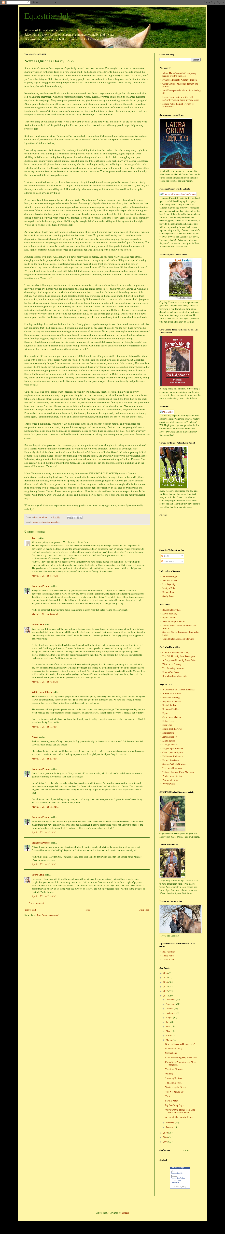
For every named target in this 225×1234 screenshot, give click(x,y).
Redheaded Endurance (172, 756)
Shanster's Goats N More (173, 764)
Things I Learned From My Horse (178, 771)
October (170, 1008)
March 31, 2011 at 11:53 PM (45, 806)
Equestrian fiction (178, 1178)
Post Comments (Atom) (48, 915)
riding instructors (52, 521)
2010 (165, 1132)
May (168, 1030)
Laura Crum (38, 624)
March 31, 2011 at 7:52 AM (45, 681)
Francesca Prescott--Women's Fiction (179, 79)
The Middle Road (173, 1082)
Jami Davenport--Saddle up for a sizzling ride (181, 92)
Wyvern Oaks (168, 783)
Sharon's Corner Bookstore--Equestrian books (180, 633)
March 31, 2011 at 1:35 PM (44, 726)
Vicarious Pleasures (174, 1069)
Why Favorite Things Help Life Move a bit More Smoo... (180, 1111)
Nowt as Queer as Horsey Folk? (180, 1043)
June (168, 1026)
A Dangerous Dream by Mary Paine (179, 660)
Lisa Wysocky (168, 584)
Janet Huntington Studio (173, 621)
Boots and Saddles (170, 709)
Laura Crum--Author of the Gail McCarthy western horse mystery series (180, 98)
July (168, 1022)
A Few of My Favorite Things (179, 1116)
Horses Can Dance (170, 672)
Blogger (125, 1212)
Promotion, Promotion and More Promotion (180, 1063)
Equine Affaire (169, 617)
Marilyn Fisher (169, 588)
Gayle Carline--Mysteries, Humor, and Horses (180, 85)
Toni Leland (168, 959)
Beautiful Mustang (171, 697)
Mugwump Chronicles (172, 748)
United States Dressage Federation (178, 638)
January (170, 1127)
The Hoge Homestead (172, 768)
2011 (165, 995)
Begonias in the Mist (172, 701)
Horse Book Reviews (172, 728)
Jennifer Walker (169, 580)
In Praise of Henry (174, 1048)
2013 (165, 986)
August (169, 1017)
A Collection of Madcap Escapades (178, 689)
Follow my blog (180, 1187)
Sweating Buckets (173, 1078)
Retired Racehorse (170, 760)
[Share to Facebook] (77, 517)
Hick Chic (167, 724)
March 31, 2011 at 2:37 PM (44, 758)
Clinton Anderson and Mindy (176, 652)
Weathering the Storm (175, 1087)
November (171, 1004)
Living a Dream (169, 744)
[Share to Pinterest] (81, 517)
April (168, 1035)
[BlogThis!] (71, 517)
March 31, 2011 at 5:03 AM (45, 614)
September (171, 1012)
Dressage (175, 1182)
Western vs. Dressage (172, 664)
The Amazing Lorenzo (172, 668)
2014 (165, 982)
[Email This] (68, 517)
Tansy (35, 538)
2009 (165, 1137)
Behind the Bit (169, 705)
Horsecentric (168, 732)
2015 (165, 977)
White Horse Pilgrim (42, 692)
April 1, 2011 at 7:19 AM (44, 896)
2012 (165, 991)
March (169, 1039)
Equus (165, 713)
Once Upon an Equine (172, 752)
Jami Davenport (169, 736)
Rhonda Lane (168, 592)
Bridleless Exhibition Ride (174, 675)
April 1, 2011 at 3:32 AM (44, 832)
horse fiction (176, 1180)
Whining (169, 1073)
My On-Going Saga (174, 1105)
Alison (35, 737)
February (170, 1122)
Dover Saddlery (169, 613)
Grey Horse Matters (171, 717)
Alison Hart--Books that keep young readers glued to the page (179, 74)
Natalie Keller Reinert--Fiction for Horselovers (178, 105)
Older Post (144, 909)
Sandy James (168, 596)
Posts (166, 555)
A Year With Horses (171, 693)
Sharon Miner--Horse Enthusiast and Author (179, 627)
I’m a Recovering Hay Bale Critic (181, 1057)
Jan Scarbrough (169, 576)
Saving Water (171, 1100)
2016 (165, 973)
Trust (167, 1096)
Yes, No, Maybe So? (174, 1091)
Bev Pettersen (168, 951)
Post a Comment (36, 903)
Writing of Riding (170, 779)
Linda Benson (168, 740)
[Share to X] (74, 517)
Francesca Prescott (41, 586)
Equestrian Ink (47, 15)
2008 (165, 1141)
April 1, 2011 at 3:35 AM (44, 864)
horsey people (38, 521)
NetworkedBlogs (177, 1168)
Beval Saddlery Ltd (171, 609)
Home (87, 909)
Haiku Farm (168, 721)
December (171, 999)
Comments (168, 561)
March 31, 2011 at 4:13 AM (45, 575)
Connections (171, 1052)
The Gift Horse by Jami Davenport (178, 656)
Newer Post (30, 909)
